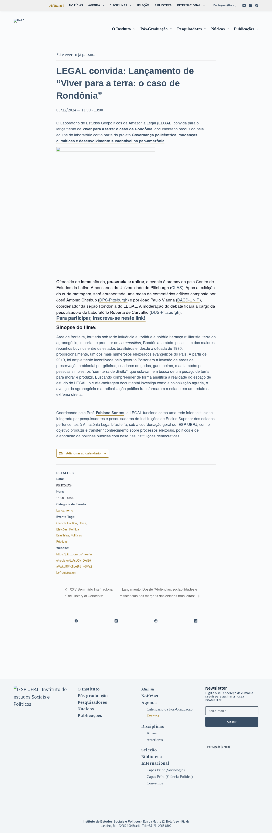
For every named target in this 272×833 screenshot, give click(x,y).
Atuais (152, 733)
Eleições (62, 529)
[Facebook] (256, 5)
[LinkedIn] (196, 620)
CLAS (176, 287)
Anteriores (155, 740)
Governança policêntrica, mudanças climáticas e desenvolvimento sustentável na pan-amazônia (126, 138)
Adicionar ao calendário (83, 453)
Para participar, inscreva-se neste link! (101, 317)
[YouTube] (244, 5)
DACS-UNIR (188, 300)
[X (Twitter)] (116, 620)
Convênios (155, 783)
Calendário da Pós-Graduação (170, 709)
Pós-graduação (154, 29)
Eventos (153, 716)
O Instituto (121, 29)
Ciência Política (66, 523)
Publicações (244, 29)
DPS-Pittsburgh (113, 300)
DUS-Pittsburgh (165, 312)
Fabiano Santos (110, 412)
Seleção (142, 5)
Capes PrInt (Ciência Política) (170, 776)
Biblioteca (163, 5)
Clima (82, 523)
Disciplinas (118, 5)
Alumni (57, 5)
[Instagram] (250, 5)
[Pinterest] (156, 620)
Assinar (232, 722)
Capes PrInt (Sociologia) (166, 770)
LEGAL (164, 123)
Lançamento (64, 510)
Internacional (189, 5)
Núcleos (218, 29)
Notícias (76, 5)
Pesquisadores (189, 29)
